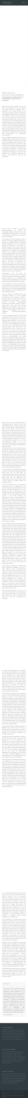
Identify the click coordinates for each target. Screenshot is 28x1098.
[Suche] (22, 3)
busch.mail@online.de (8, 1014)
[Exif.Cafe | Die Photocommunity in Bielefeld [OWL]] (11, 3)
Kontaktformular (17, 1080)
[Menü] (25, 2)
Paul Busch (7, 1093)
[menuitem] (22, 3)
